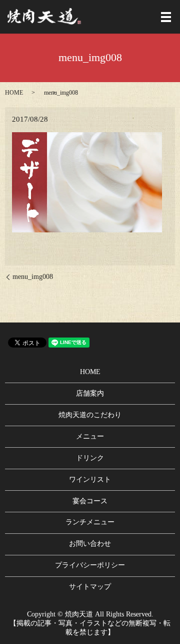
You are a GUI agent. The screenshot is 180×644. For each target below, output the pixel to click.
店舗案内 (90, 393)
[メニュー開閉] (166, 17)
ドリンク (90, 458)
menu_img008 (32, 276)
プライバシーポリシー (90, 565)
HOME (14, 92)
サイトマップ (90, 586)
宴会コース (90, 501)
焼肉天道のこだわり (90, 415)
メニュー (90, 436)
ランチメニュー (90, 522)
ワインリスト (90, 479)
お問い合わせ (90, 543)
